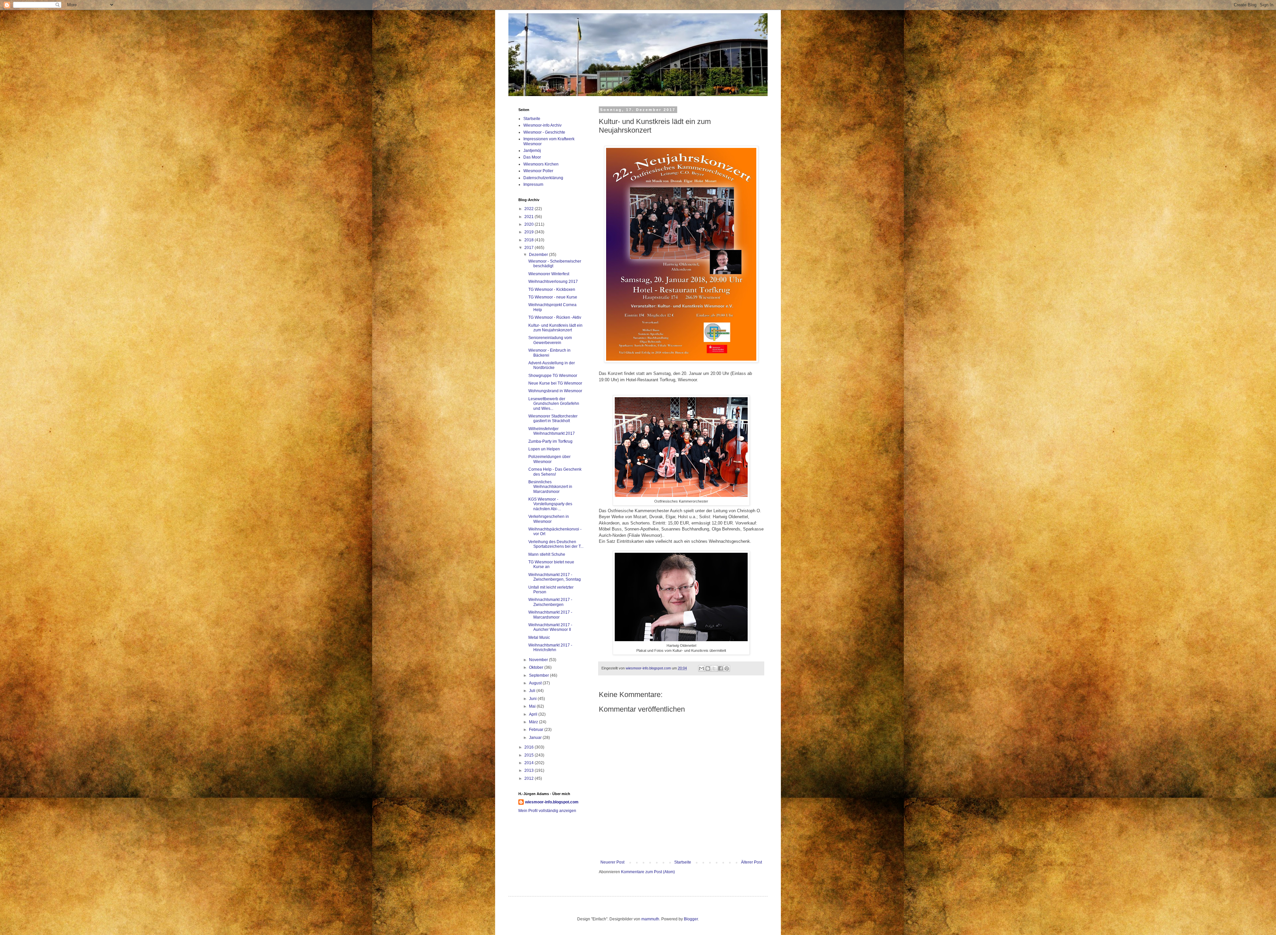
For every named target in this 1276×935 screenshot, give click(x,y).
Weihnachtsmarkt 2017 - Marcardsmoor (550, 614)
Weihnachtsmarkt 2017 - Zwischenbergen (550, 602)
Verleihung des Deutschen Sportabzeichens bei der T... (556, 544)
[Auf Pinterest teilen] (726, 668)
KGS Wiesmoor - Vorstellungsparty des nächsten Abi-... (550, 504)
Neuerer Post (612, 862)
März (534, 722)
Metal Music (539, 637)
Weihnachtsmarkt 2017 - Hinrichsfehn (550, 647)
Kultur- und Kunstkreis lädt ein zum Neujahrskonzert (555, 327)
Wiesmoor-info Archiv (542, 125)
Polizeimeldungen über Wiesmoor (549, 459)
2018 (529, 240)
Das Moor (532, 157)
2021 (529, 216)
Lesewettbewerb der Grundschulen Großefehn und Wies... (553, 404)
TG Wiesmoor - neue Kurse (552, 297)
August (536, 683)
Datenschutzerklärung (543, 177)
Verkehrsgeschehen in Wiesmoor (548, 519)
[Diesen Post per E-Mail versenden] (701, 668)
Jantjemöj (532, 150)
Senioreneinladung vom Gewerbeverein (550, 340)
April (533, 714)
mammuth (650, 919)
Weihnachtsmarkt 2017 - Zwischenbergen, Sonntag (554, 577)
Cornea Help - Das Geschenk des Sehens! (555, 471)
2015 (529, 755)
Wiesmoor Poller (538, 171)
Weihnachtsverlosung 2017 (553, 281)
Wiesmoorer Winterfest (548, 274)
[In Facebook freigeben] (720, 668)
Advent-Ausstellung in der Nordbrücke (551, 365)
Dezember (539, 254)
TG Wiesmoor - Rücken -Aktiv (554, 317)
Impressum (533, 184)
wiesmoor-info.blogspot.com (552, 802)
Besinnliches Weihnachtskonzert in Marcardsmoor (550, 487)
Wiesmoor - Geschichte (544, 132)
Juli (532, 690)
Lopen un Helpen (544, 449)
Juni (533, 698)
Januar (536, 737)
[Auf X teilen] (714, 668)
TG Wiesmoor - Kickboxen (551, 289)
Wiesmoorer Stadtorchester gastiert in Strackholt (553, 418)
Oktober (536, 667)
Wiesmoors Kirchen (541, 164)
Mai (533, 706)
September (539, 675)
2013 (529, 770)
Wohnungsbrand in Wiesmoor (555, 391)
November (539, 659)
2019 (529, 232)
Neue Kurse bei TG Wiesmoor (555, 383)
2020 (529, 224)
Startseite (682, 862)
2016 (529, 747)
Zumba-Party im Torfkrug (550, 441)
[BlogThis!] (707, 668)
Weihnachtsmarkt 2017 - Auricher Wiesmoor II (550, 627)
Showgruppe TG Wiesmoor (552, 375)
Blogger (691, 919)
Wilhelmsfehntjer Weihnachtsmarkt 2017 (551, 431)
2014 (529, 762)
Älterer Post (751, 862)
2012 (529, 778)
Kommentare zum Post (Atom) (648, 872)
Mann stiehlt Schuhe (546, 554)
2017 (529, 247)
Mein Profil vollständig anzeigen (547, 810)
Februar (536, 729)
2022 (529, 208)
